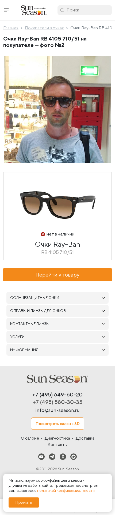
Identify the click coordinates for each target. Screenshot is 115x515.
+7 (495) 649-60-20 (57, 394)
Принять (23, 502)
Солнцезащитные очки (34, 297)
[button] (6, 10)
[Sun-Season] (57, 379)
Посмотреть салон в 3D (58, 423)
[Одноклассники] (63, 456)
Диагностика (57, 438)
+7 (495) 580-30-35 (57, 402)
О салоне (30, 438)
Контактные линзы (29, 324)
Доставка (85, 438)
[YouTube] (41, 456)
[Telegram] (52, 456)
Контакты (57, 444)
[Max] (73, 456)
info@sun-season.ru (57, 410)
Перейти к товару (57, 274)
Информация (24, 350)
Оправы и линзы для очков (38, 311)
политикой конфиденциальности (65, 490)
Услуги (17, 337)
